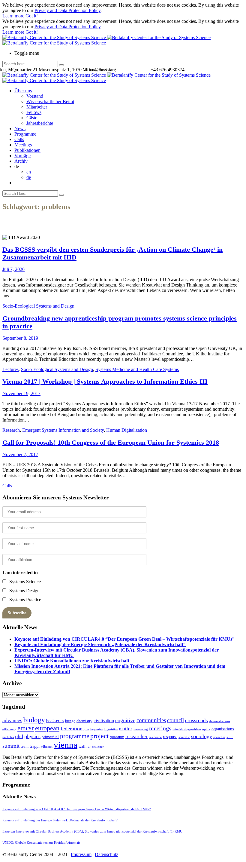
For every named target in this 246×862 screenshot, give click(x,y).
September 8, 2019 (20, 338)
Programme (25, 134)
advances (12, 720)
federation (71, 728)
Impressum (81, 854)
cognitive (125, 720)
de (28, 177)
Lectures (10, 369)
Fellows (33, 112)
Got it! (32, 15)
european (47, 728)
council (175, 720)
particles (8, 737)
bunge (70, 721)
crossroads (196, 720)
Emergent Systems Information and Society (63, 430)
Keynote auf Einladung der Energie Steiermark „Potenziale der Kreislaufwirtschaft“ (100, 644)
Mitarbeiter (36, 106)
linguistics (111, 729)
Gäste (31, 117)
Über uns (23, 90)
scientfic (184, 737)
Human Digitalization (126, 430)
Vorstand (34, 96)
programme (74, 736)
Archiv (21, 161)
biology (34, 720)
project (99, 736)
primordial (50, 737)
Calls (19, 139)
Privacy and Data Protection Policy (67, 10)
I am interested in (20, 572)
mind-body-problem (186, 729)
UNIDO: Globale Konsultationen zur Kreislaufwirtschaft (71, 660)
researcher (136, 736)
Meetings (23, 144)
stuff (229, 737)
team (24, 746)
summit (11, 746)
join (86, 729)
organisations (223, 728)
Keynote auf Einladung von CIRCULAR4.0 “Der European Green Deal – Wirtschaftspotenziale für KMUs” (124, 639)
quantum (117, 737)
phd (19, 736)
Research (11, 430)
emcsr (25, 728)
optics (206, 729)
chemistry (84, 721)
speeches (219, 737)
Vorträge (22, 155)
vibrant (46, 746)
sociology (201, 736)
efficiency (9, 729)
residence (155, 737)
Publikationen (27, 150)
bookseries (55, 720)
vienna (65, 745)
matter (125, 729)
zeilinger (98, 746)
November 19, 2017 (21, 393)
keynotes (96, 729)
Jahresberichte (39, 123)
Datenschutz (106, 854)
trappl (35, 746)
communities (151, 720)
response (170, 736)
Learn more (14, 15)
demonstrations (219, 721)
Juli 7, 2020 (13, 269)
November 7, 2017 (20, 454)
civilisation (104, 720)
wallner (85, 746)
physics (32, 736)
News (20, 128)
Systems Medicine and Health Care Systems (137, 369)
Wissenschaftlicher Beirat (50, 101)
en (28, 171)
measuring (141, 729)
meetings (160, 728)
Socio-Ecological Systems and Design (38, 305)
